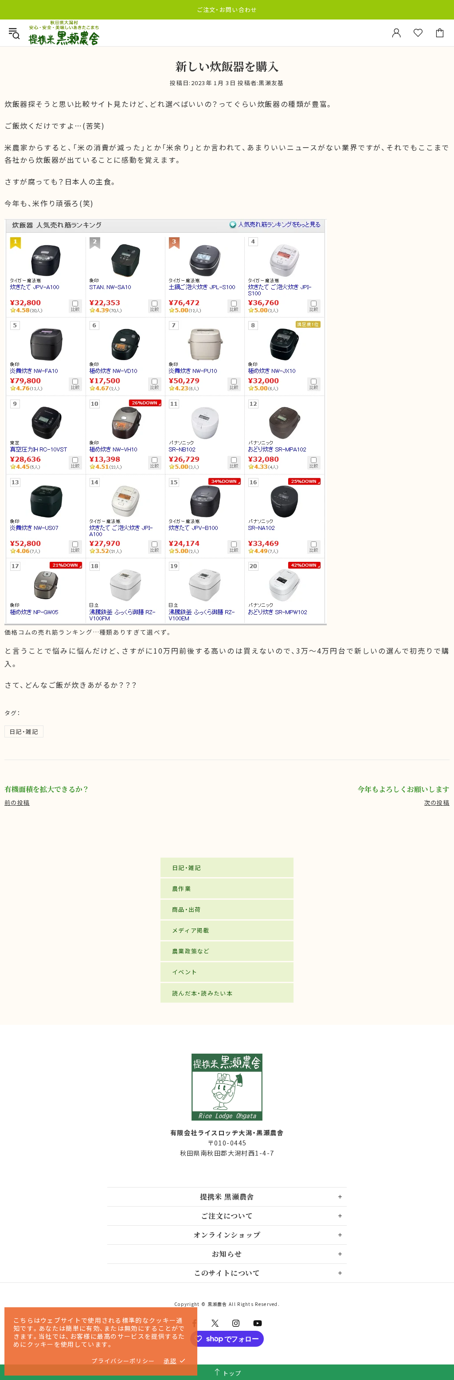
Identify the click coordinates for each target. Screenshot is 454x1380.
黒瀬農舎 (63, 33)
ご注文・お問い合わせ (227, 9)
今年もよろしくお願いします (403, 789)
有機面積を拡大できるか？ (47, 789)
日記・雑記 (24, 731)
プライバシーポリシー (123, 1360)
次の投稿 (437, 802)
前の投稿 (17, 802)
